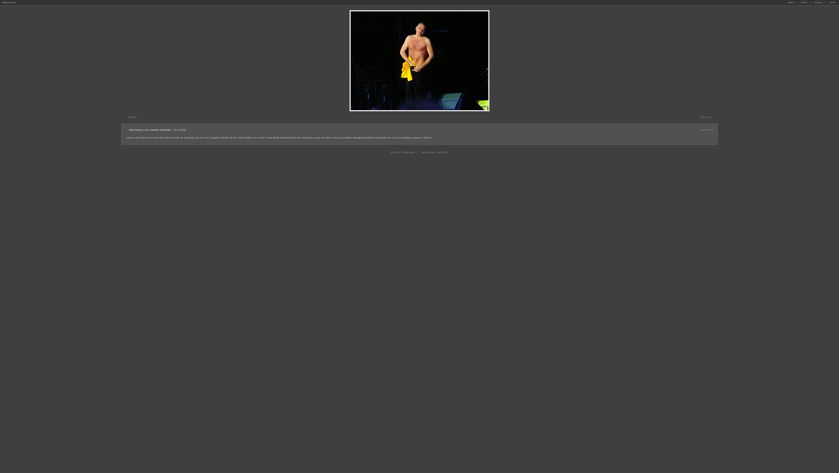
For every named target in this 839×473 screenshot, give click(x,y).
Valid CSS (442, 152)
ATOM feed (408, 152)
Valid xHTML (428, 152)
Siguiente (705, 117)
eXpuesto (9, 2)
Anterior (132, 117)
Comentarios (706, 130)
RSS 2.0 (395, 152)
